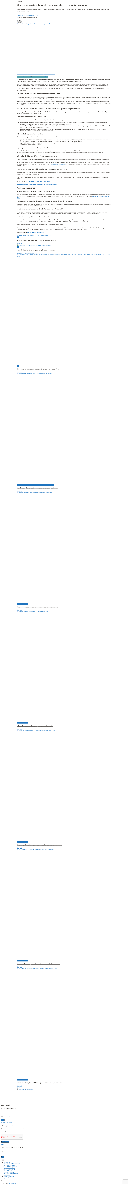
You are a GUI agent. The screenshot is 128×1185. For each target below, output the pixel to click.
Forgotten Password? (6, 1123)
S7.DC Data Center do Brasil (57, 164)
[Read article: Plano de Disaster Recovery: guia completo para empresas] (64, 245)
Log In (2, 1144)
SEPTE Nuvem (12, 1183)
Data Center (7, 1175)
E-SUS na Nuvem (10, 1171)
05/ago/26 (19, 491)
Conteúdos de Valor (9, 1176)
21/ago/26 (19, 1086)
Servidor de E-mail (10, 1168)
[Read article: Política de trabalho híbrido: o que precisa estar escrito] (64, 666)
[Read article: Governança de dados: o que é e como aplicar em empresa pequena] (64, 785)
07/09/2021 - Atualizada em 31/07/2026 (27, 15)
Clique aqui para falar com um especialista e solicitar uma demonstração (37, 184)
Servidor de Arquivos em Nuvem (14, 1163)
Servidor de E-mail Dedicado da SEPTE (39, 181)
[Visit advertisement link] (25, 1089)
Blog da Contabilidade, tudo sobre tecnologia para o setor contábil (35, 485)
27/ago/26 (19, 610)
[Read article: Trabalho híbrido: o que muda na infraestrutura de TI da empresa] (64, 904)
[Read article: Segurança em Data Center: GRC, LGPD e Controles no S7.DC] (64, 235)
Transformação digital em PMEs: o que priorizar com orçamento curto (40, 1083)
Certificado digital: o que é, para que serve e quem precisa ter (37, 488)
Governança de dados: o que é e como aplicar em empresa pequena (39, 845)
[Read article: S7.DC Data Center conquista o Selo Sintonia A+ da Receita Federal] (64, 309)
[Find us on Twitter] (1, 1180)
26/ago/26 (19, 848)
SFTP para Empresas (11, 1166)
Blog (18, 237)
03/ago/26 (19, 372)
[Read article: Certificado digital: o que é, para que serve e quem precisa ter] (64, 428)
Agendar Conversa (8, 1178)
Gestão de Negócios (22, 604)
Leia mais (19, 1087)
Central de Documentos (11, 1173)
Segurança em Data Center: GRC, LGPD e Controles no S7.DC (37, 240)
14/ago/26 (19, 243)
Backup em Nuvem (10, 1165)
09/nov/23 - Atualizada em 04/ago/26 (27, 253)
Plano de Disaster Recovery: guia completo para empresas (36, 250)
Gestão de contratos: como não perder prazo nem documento (37, 607)
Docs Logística (9, 1172)
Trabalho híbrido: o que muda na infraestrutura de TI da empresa (38, 964)
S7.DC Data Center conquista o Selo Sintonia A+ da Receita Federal (39, 369)
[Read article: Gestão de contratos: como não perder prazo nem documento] (64, 547)
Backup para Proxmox (11, 1169)
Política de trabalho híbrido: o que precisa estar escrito (35, 726)
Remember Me (6, 1117)
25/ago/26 (19, 729)
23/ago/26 (19, 967)
